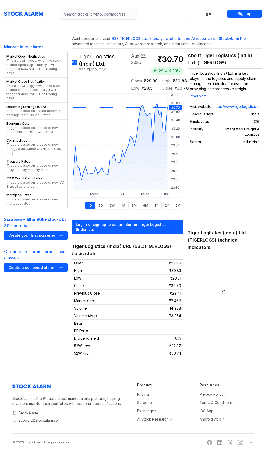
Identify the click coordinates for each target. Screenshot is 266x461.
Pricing (143, 394)
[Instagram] (240, 442)
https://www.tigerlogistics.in (237, 106)
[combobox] (98, 14)
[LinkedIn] (219, 442)
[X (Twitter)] (230, 442)
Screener (145, 402)
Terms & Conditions (216, 402)
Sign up (244, 13)
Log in (206, 13)
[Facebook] (209, 442)
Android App (210, 419)
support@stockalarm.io (38, 420)
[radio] (90, 205)
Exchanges (146, 411)
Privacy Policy (212, 394)
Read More (198, 96)
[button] (35, 64)
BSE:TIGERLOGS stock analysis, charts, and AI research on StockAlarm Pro (179, 38)
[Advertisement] (225, 188)
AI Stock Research (153, 419)
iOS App (207, 411)
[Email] (251, 442)
